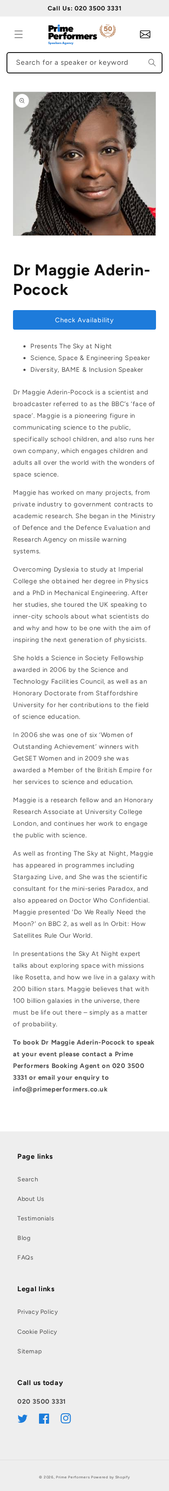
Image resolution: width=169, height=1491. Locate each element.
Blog (23, 1238)
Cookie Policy (37, 1332)
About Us (31, 1199)
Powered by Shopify (110, 1477)
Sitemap (29, 1351)
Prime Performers (73, 1477)
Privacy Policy (37, 1312)
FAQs (25, 1257)
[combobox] (84, 63)
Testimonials (35, 1218)
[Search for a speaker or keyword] (152, 62)
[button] (18, 34)
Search (28, 1179)
